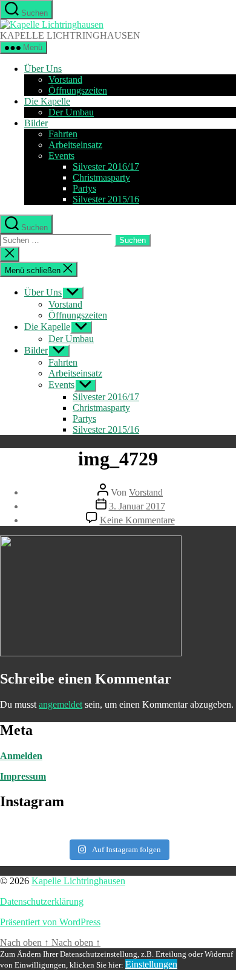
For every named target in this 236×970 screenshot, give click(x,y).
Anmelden (21, 756)
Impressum (23, 776)
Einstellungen (151, 964)
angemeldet (60, 704)
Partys (84, 188)
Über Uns (43, 68)
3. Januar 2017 (137, 506)
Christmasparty (101, 177)
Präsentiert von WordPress (50, 922)
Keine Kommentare (137, 520)
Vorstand (65, 79)
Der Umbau (71, 112)
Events (61, 155)
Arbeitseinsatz (75, 145)
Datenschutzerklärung (42, 901)
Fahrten (62, 134)
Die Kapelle (47, 101)
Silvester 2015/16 (106, 199)
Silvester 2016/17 (106, 166)
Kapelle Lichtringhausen (78, 881)
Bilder (36, 123)
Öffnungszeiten (77, 90)
